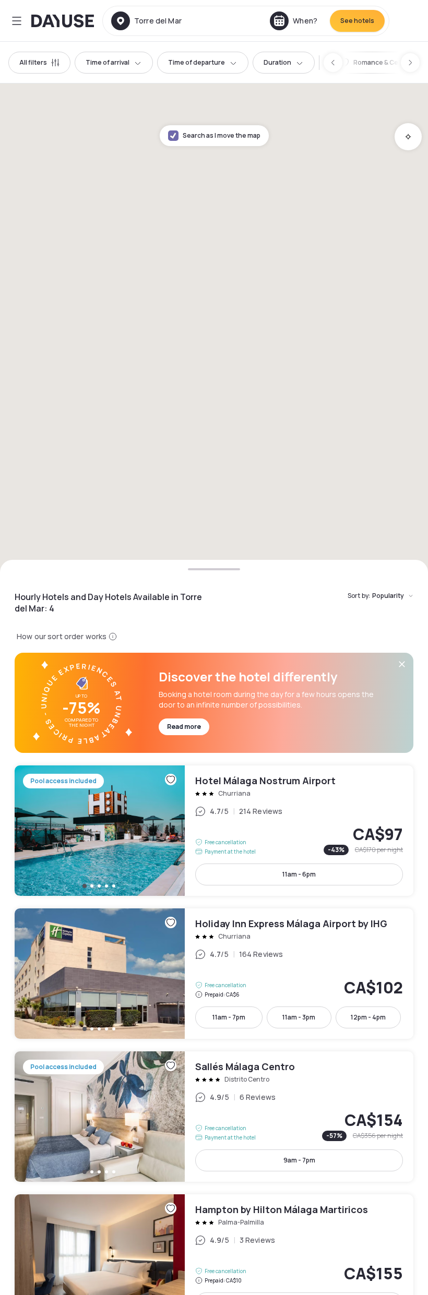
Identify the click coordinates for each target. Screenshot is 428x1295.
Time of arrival (107, 62)
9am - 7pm (299, 1160)
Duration (277, 62)
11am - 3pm (298, 1017)
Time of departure (196, 62)
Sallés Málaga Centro (214, 1116)
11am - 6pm (299, 874)
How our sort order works (61, 636)
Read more (184, 726)
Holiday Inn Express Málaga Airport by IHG (214, 973)
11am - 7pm (228, 1017)
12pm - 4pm (368, 1017)
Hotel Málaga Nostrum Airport (214, 830)
